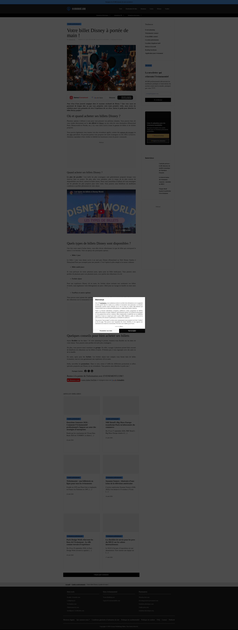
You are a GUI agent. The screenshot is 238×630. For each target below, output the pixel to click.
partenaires (103, 303)
